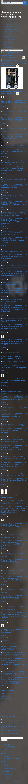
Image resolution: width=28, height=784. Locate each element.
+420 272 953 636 (6, 693)
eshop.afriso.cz (7, 779)
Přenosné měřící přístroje (10, 46)
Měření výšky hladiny (9, 39)
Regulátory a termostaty (10, 36)
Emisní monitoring (8, 47)
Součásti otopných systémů (11, 26)
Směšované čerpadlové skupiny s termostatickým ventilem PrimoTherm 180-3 (13, 648)
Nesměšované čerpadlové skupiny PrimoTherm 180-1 (11, 358)
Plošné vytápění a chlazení (11, 29)
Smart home (7, 38)
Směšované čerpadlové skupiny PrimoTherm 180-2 (13, 497)
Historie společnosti (9, 746)
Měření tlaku (7, 33)
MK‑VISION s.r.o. (17, 782)
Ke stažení (6, 765)
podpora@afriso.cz (6, 698)
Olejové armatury (8, 42)
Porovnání (4, 108)
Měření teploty (8, 34)
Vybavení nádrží (8, 41)
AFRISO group (7, 744)
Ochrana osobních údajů (10, 768)
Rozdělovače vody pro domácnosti (13, 28)
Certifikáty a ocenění (9, 748)
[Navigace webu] (25, 3)
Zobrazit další (5, 640)
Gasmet (6, 44)
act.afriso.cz (7, 777)
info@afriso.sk (5, 696)
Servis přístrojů (7, 756)
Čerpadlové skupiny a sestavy (14, 20)
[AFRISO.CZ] (6, 2)
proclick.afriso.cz (8, 774)
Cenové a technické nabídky (11, 758)
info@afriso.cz (5, 695)
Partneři (6, 749)
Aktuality (6, 764)
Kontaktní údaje (8, 751)
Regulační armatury (9, 31)
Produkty (3, 20)
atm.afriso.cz (7, 776)
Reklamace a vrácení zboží (11, 767)
